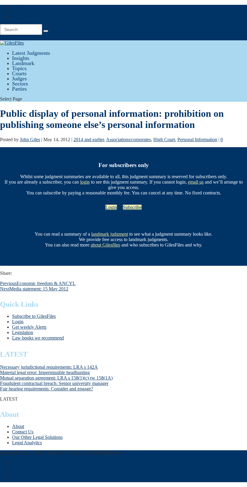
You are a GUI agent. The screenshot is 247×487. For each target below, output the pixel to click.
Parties (19, 89)
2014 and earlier (88, 139)
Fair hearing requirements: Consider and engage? (46, 388)
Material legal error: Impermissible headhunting (45, 372)
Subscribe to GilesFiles (34, 316)
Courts (19, 73)
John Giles (30, 139)
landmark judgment (109, 234)
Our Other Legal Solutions (37, 437)
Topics (19, 68)
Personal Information (197, 139)
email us (196, 182)
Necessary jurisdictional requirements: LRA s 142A (49, 367)
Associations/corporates (128, 139)
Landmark (23, 63)
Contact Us (22, 431)
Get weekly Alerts (29, 327)
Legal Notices (140, 452)
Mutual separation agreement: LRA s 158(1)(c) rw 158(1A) (56, 377)
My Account (24, 16)
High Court (164, 139)
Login (17, 11)
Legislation (22, 332)
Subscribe (21, 7)
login (85, 182)
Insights (20, 58)
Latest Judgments (31, 53)
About (18, 426)
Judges (19, 79)
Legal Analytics (27, 442)
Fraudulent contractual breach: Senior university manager (54, 383)
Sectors (20, 84)
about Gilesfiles (105, 244)
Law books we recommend (38, 337)
